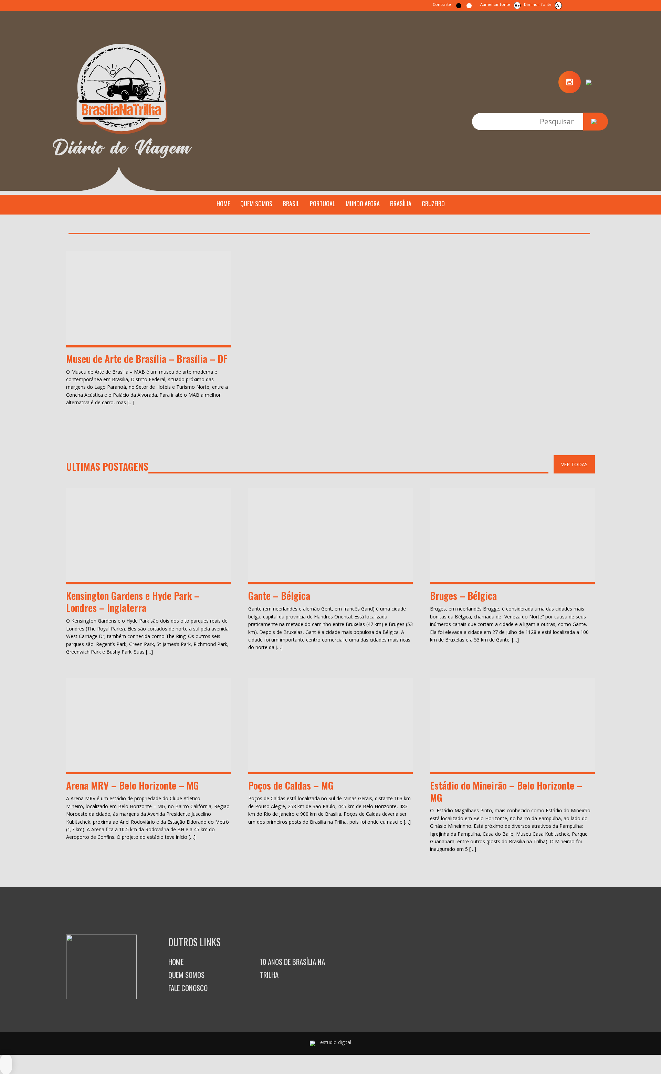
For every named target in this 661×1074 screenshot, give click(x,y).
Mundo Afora (363, 203)
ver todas (574, 464)
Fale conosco (188, 987)
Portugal (322, 203)
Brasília (400, 203)
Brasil (291, 203)
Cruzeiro (433, 203)
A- (558, 5)
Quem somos (256, 203)
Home (223, 203)
